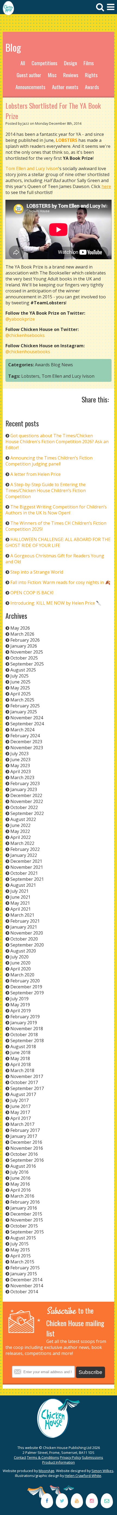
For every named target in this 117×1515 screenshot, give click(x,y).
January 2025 (23, 712)
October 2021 (24, 873)
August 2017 (23, 1094)
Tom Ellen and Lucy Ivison (31, 168)
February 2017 (25, 1130)
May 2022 (20, 831)
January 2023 (23, 789)
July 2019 (19, 999)
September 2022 (27, 813)
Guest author (29, 75)
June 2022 (20, 825)
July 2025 (19, 676)
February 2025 (25, 706)
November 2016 (26, 1148)
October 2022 (24, 807)
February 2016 (25, 1202)
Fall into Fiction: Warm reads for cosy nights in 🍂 (60, 582)
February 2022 (25, 849)
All (22, 63)
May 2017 (20, 1112)
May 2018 (20, 1058)
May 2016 (20, 1184)
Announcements (30, 87)
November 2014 (26, 1286)
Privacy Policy (70, 1457)
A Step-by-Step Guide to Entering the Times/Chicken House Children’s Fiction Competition (45, 490)
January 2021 (23, 927)
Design (70, 63)
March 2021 (22, 915)
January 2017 (23, 1136)
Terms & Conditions (43, 1457)
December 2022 (26, 795)
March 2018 (22, 1070)
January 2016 (23, 1208)
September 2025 (27, 664)
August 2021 (23, 885)
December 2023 (26, 742)
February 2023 (25, 783)
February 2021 (25, 921)
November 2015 (26, 1220)
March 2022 (22, 843)
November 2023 (26, 748)
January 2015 (23, 1274)
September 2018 (27, 1041)
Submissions (92, 1457)
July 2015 (19, 1244)
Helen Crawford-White (83, 1475)
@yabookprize (20, 319)
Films (89, 63)
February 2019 (25, 1017)
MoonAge (46, 1470)
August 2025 (23, 670)
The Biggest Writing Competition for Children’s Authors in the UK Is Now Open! (56, 510)
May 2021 (20, 903)
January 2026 (23, 646)
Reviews (70, 75)
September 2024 (27, 724)
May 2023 (20, 766)
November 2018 (26, 1029)
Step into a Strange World (36, 572)
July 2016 (19, 1172)
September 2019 (27, 993)
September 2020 (27, 945)
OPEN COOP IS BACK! (31, 593)
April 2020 (20, 969)
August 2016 (23, 1166)
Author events (65, 87)
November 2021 (26, 867)
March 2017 (22, 1124)
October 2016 (24, 1154)
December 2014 (26, 1280)
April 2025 (20, 694)
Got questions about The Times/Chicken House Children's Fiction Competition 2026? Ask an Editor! (57, 442)
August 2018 (23, 1046)
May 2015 (20, 1250)
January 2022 (23, 855)
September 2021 (27, 879)
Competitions (44, 63)
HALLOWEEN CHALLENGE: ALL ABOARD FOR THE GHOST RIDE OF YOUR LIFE (57, 542)
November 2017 (26, 1076)
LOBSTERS (66, 140)
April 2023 (20, 771)
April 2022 (20, 837)
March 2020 (22, 975)
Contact (20, 1457)
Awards (92, 87)
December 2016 (26, 1142)
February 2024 (25, 736)
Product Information (58, 1462)
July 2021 (19, 891)
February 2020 (25, 981)
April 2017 (20, 1118)
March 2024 (22, 730)
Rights (91, 75)
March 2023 (22, 777)
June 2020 (20, 963)
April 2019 (20, 1011)
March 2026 (22, 634)
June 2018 (20, 1052)
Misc (52, 75)
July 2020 (19, 957)
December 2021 (26, 861)
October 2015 (24, 1226)
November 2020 (26, 933)
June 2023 (20, 760)
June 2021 (20, 897)
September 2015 (27, 1232)
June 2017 (20, 1106)
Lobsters (30, 376)
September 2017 (27, 1088)
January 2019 (23, 1023)
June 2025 (20, 682)
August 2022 (23, 819)
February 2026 (25, 640)
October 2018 (24, 1035)
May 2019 (20, 1005)
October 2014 (24, 1292)
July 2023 (19, 754)
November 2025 (26, 652)
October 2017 (24, 1082)
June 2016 (20, 1178)
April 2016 (20, 1190)
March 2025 (22, 700)
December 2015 (26, 1214)
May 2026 (20, 628)
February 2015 (25, 1268)
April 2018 (20, 1064)
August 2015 (23, 1238)
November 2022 (26, 801)
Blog (55, 365)
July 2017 (19, 1100)
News (67, 365)
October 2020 (24, 939)
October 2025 (24, 658)
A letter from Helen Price (35, 474)
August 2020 (23, 951)
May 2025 (20, 688)
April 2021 (20, 909)
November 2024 (26, 718)
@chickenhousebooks (27, 352)
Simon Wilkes (102, 1470)
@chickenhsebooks (25, 335)
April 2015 (20, 1256)
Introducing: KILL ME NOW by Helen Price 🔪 (55, 603)
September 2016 (27, 1160)
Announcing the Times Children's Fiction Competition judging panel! (49, 461)
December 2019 (26, 987)
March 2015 (22, 1262)
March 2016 (22, 1196)
